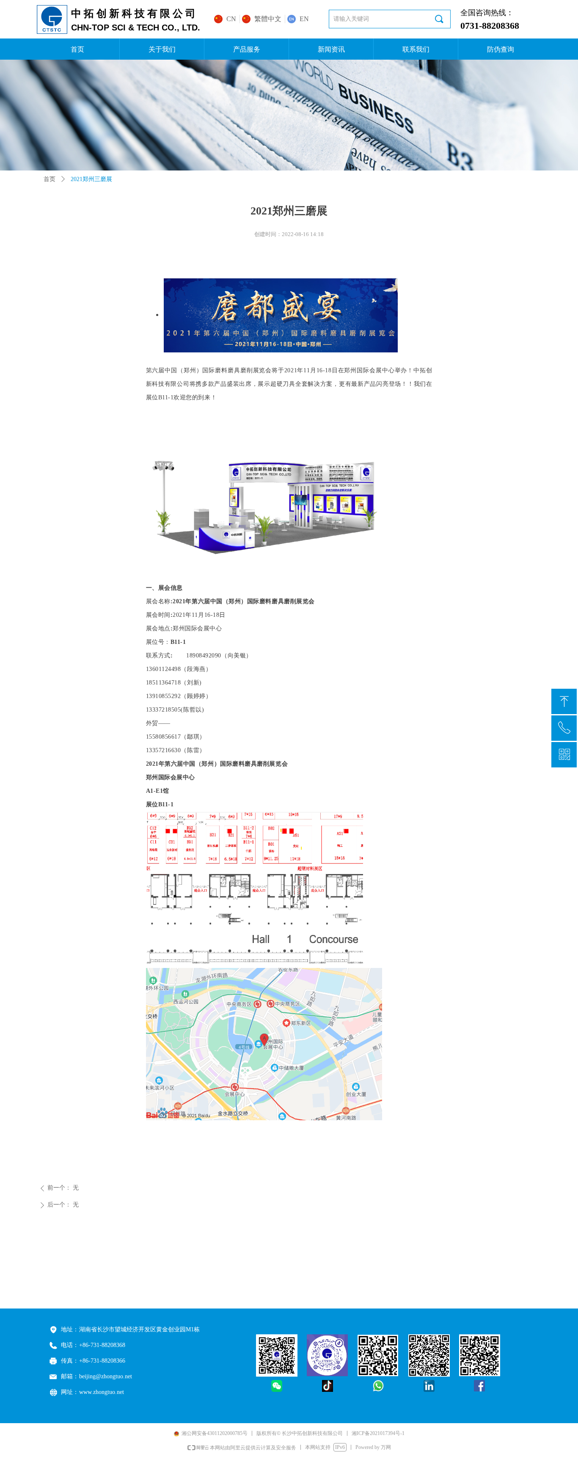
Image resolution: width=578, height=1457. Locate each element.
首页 (49, 179)
